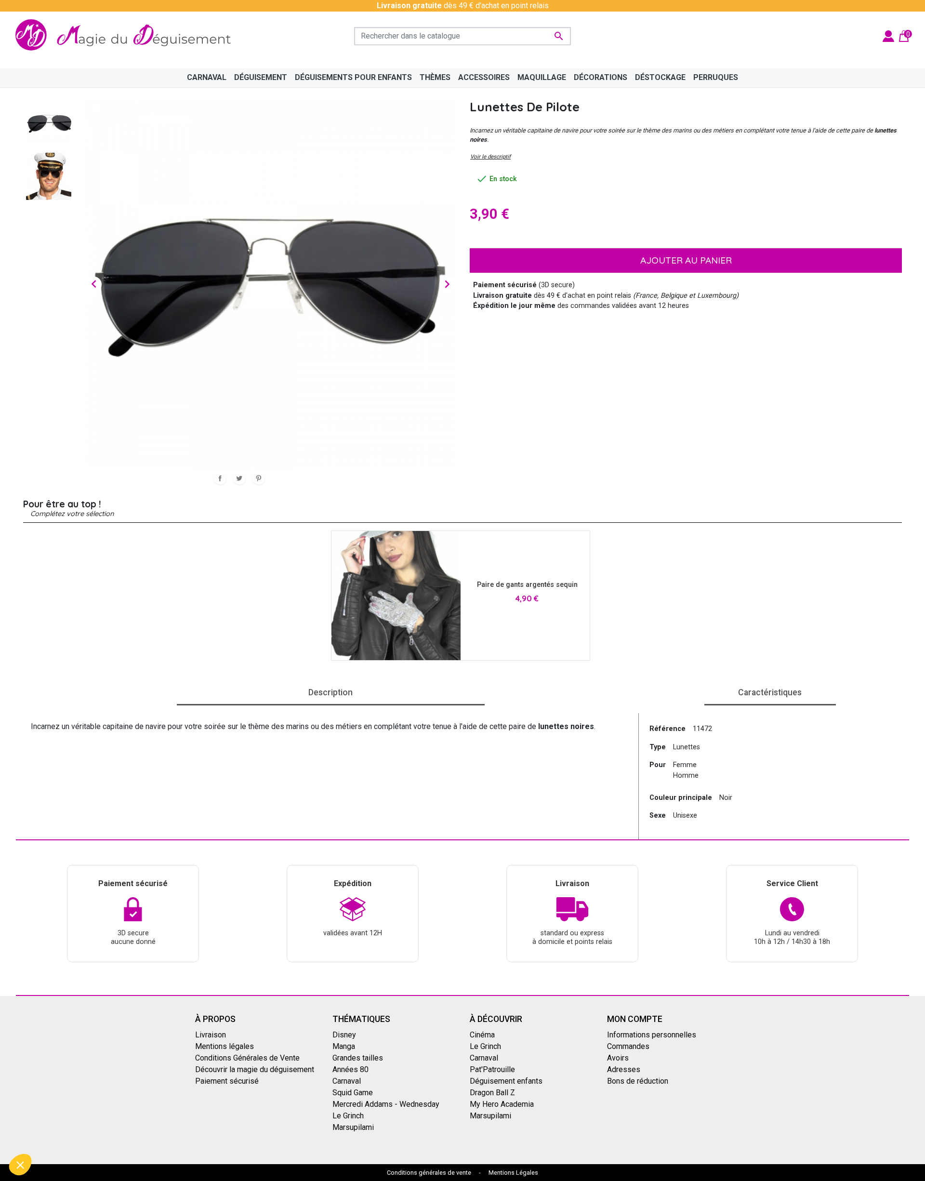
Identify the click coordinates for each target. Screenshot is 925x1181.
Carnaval (346, 1081)
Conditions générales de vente (429, 1172)
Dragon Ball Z (492, 1092)
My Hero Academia (502, 1104)
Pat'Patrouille (492, 1069)
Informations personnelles (651, 1034)
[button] (20, 1164)
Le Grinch (348, 1115)
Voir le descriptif (490, 156)
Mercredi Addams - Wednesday (385, 1104)
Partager (220, 478)
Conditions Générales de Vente (247, 1057)
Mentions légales (224, 1046)
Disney (344, 1034)
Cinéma (482, 1034)
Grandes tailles (357, 1057)
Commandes (628, 1046)
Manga (343, 1046)
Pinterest (258, 478)
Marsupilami (353, 1127)
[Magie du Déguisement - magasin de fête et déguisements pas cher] (127, 36)
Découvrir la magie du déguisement (254, 1069)
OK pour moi (161, 1132)
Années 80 (350, 1069)
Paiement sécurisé (227, 1081)
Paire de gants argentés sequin (527, 585)
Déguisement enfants (506, 1081)
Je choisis (60, 1132)
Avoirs (618, 1057)
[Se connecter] (888, 35)
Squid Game (352, 1092)
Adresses (623, 1069)
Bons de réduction (637, 1081)
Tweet (239, 478)
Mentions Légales (513, 1172)
